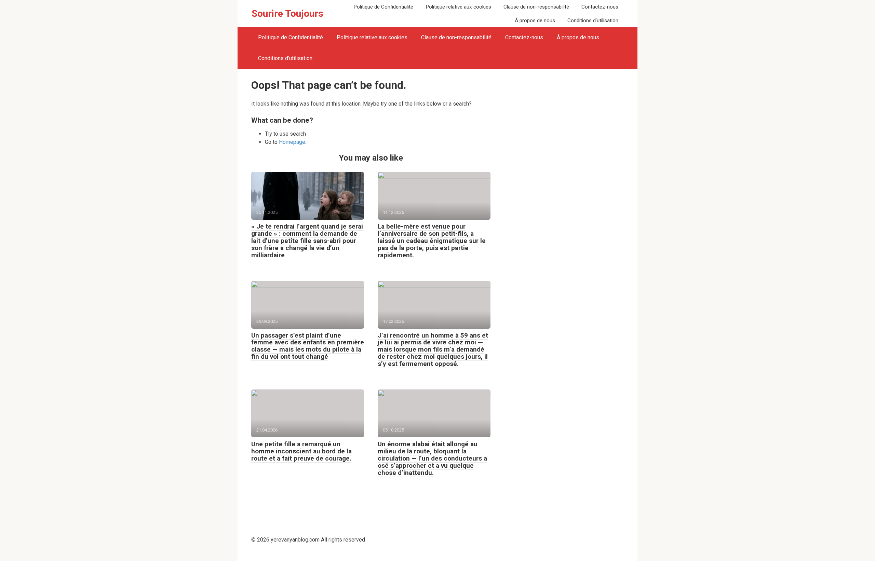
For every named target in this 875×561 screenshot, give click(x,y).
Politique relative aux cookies (458, 7)
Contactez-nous (599, 7)
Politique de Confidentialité (383, 7)
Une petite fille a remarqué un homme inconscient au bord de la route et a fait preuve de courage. (301, 451)
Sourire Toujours (287, 13)
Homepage (292, 142)
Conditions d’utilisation (592, 20)
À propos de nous (535, 20)
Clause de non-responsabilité (536, 7)
